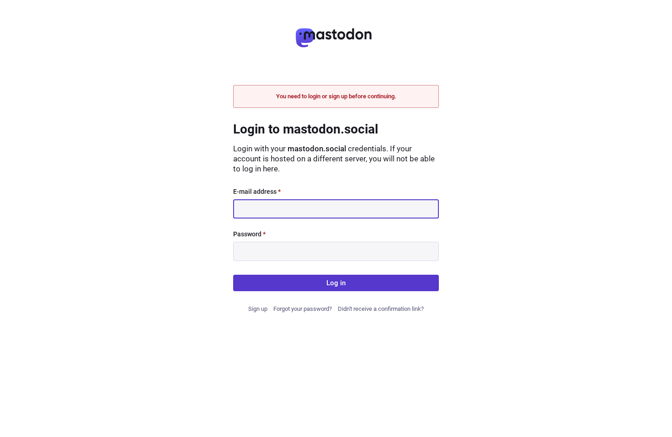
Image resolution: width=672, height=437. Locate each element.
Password (249, 234)
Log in (336, 283)
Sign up (257, 308)
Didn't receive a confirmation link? (381, 308)
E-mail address (257, 191)
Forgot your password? (302, 308)
